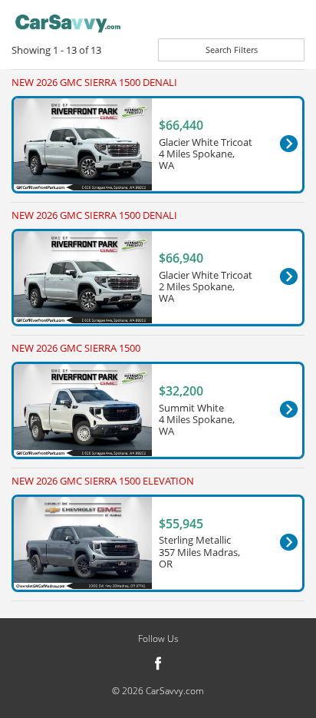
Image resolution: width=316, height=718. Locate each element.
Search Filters (232, 49)
